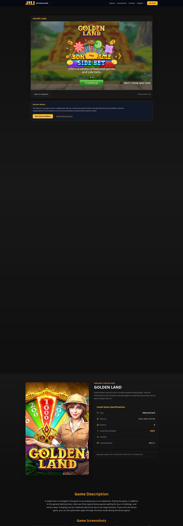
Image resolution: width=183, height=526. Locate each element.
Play (91, 55)
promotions (122, 3)
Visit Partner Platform (43, 116)
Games (112, 3)
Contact (132, 3)
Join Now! (152, 3)
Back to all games (42, 94)
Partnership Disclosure (64, 116)
